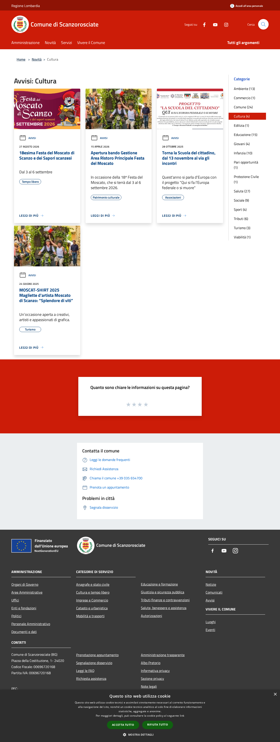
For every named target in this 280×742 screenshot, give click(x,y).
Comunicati (214, 592)
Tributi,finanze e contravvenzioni (165, 600)
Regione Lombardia (25, 5)
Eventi (210, 629)
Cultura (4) (242, 116)
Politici (16, 616)
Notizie (211, 584)
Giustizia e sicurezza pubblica (162, 592)
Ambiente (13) (244, 88)
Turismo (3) (242, 227)
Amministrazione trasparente (163, 655)
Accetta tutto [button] (123, 725)
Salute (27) (242, 191)
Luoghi (211, 621)
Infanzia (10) (243, 153)
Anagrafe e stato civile (92, 584)
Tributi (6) (241, 218)
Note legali (149, 686)
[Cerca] (263, 24)
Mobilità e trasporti (90, 616)
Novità (37, 59)
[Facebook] (202, 24)
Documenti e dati (24, 631)
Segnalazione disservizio (94, 662)
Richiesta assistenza (91, 678)
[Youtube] (213, 24)
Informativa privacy (155, 670)
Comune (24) (243, 107)
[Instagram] (224, 24)
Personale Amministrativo (30, 623)
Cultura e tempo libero (92, 592)
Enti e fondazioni (23, 608)
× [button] (275, 694)
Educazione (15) (245, 134)
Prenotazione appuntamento (97, 655)
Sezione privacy (152, 678)
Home (21, 59)
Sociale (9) (241, 200)
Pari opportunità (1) (246, 165)
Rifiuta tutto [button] (157, 724)
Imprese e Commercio (92, 600)
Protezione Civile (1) (246, 179)
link (182, 715)
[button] (140, 734)
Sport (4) (240, 209)
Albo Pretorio (150, 662)
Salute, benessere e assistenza (163, 607)
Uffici (15, 600)
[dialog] (140, 716)
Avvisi (32, 138)
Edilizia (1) (241, 125)
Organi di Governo (24, 584)
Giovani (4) (242, 143)
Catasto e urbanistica (92, 608)
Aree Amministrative (26, 592)
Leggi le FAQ (85, 670)
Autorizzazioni (151, 615)
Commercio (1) (244, 97)
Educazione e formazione (159, 584)
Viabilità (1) (242, 237)
